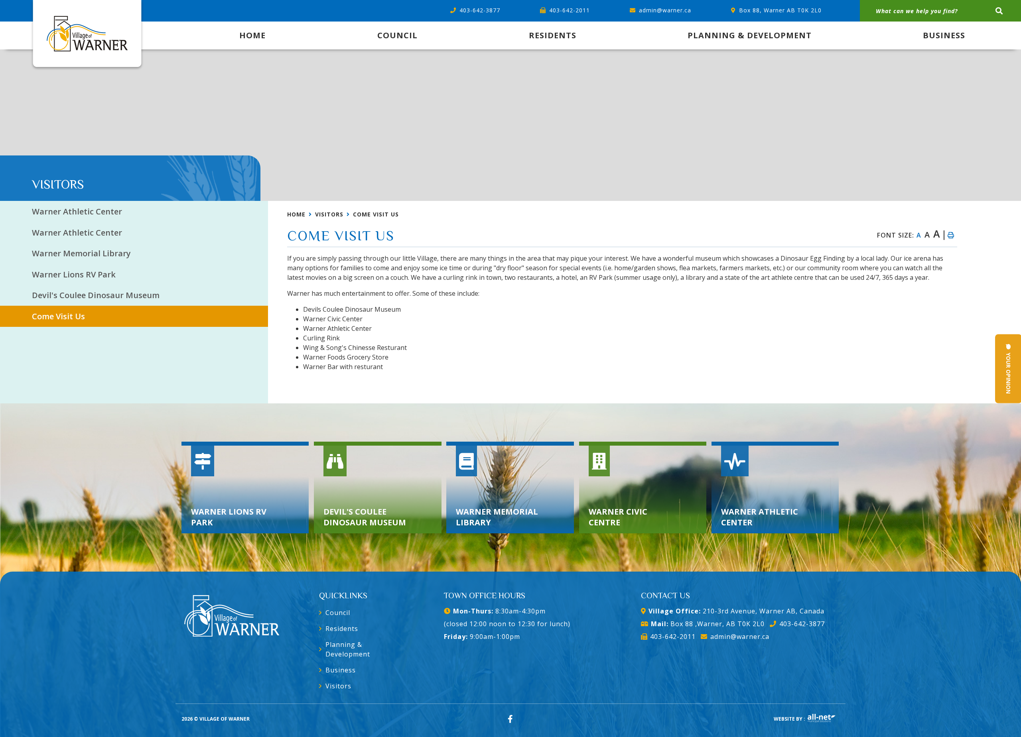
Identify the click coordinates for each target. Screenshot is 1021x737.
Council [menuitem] (397, 35)
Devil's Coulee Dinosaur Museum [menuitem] (96, 295)
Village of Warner (87, 35)
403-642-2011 (673, 636)
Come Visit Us (376, 214)
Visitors (329, 214)
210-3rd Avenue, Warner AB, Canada (736, 611)
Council (337, 612)
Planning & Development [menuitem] (750, 35)
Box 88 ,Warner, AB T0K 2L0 (708, 623)
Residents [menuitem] (552, 35)
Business (340, 670)
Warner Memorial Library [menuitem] (81, 253)
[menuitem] (252, 35)
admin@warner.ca (739, 636)
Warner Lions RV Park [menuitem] (74, 274)
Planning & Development (347, 649)
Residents (341, 628)
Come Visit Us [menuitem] (58, 316)
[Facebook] (510, 718)
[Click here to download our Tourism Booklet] (231, 613)
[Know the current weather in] (32, 173)
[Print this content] (950, 235)
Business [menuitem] (944, 35)
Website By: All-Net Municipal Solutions (821, 718)
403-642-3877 (801, 623)
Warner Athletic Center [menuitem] (77, 211)
